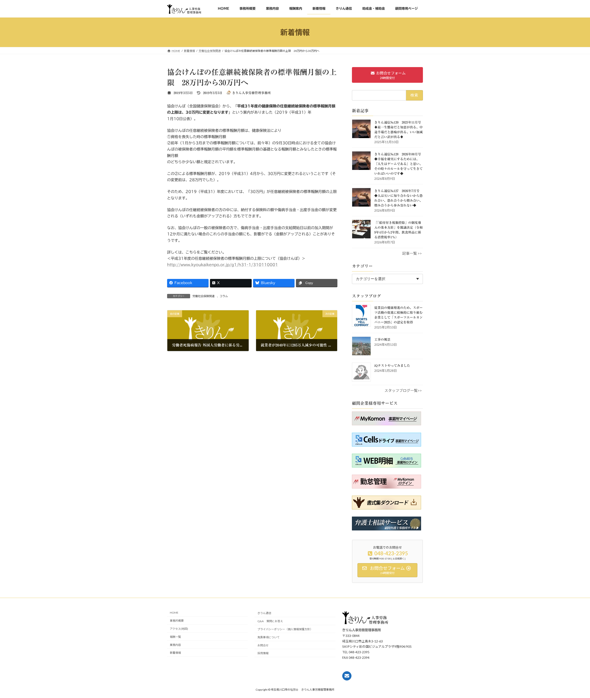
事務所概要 (177, 620)
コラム (224, 296)
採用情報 (262, 653)
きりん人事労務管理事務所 (361, 630)
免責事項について (268, 637)
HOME (174, 613)
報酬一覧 (175, 637)
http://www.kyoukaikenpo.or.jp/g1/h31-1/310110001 (222, 264)
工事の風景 (382, 339)
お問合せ (262, 645)
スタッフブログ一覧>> (403, 390)
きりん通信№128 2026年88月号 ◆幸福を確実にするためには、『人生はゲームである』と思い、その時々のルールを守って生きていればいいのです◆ (399, 164)
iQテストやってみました (392, 365)
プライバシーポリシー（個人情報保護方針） (285, 629)
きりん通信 (264, 613)
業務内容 (175, 645)
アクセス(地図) (179, 628)
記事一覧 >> (412, 253)
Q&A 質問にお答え (270, 621)
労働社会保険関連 (203, 296)
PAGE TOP (578, 686)
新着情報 (175, 652)
